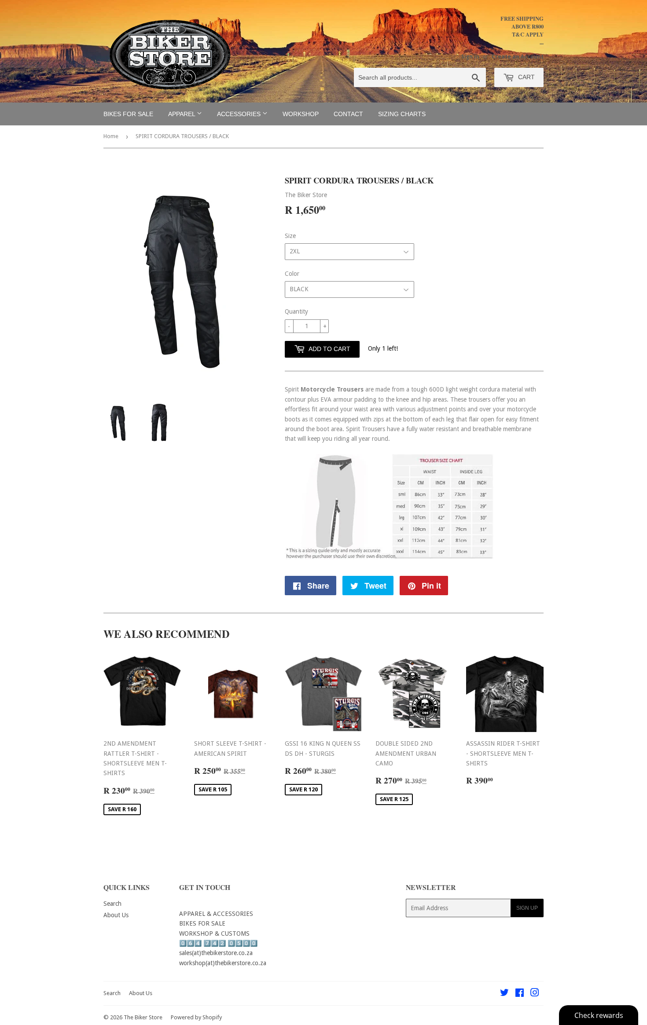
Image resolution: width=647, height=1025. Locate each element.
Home (110, 136)
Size (290, 235)
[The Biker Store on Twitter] (504, 993)
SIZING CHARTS (402, 113)
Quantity (296, 311)
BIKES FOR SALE (128, 113)
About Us (116, 915)
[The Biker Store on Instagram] (534, 993)
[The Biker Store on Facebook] (519, 993)
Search (112, 903)
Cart (525, 77)
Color (292, 273)
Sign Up (527, 908)
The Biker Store (143, 1017)
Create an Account (518, 57)
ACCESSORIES (239, 113)
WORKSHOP (301, 113)
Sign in (470, 57)
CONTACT (348, 113)
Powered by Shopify (196, 1017)
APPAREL (182, 113)
